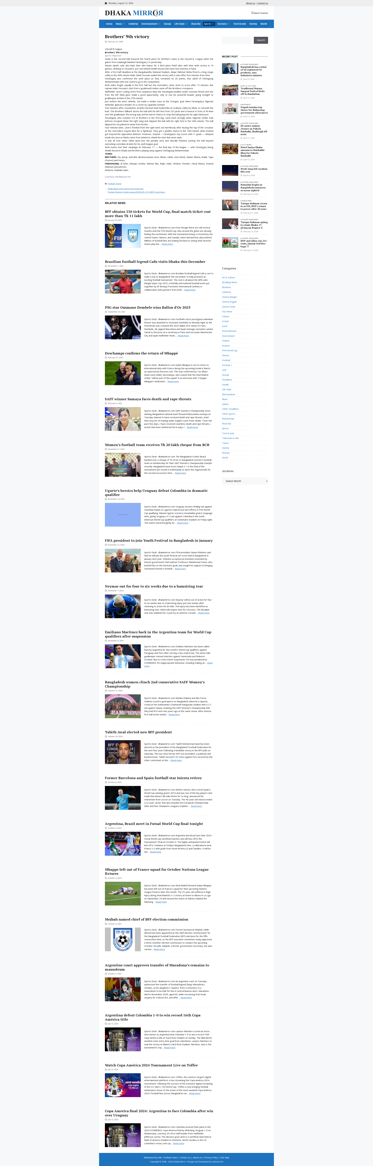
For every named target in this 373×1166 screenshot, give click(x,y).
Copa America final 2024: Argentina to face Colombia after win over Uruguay (159, 1113)
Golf (224, 369)
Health (225, 384)
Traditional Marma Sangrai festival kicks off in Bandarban (253, 91)
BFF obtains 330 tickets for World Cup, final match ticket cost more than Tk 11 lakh (158, 213)
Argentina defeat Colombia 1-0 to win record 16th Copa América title (152, 1017)
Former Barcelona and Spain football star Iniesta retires (153, 777)
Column (225, 316)
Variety (253, 23)
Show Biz (195, 23)
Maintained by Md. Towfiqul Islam (160, 1157)
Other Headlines (250, 64)
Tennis (225, 443)
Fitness (225, 355)
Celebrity (133, 23)
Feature (226, 345)
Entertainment (149, 23)
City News (247, 145)
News (119, 23)
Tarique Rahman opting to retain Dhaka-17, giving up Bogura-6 (254, 225)
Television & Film (230, 438)
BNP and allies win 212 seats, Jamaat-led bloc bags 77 (253, 243)
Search (261, 40)
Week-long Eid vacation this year (254, 170)
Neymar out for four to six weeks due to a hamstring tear (154, 586)
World (264, 23)
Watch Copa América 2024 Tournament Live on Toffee (151, 1065)
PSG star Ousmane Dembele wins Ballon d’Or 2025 (147, 307)
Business (246, 104)
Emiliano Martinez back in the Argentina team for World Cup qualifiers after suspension (158, 634)
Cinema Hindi (228, 306)
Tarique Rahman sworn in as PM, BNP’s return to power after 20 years (254, 206)
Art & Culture (249, 86)
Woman (226, 452)
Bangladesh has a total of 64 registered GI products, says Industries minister (253, 71)
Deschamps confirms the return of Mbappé (141, 353)
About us (250, 3)
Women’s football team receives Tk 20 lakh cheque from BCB (157, 444)
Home (109, 23)
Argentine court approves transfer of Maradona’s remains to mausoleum (157, 967)
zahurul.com (217, 1161)
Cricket (225, 321)
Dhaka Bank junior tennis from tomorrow (125, 188)
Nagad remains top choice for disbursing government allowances (254, 110)
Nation (225, 404)
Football (111, 183)
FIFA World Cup (229, 350)
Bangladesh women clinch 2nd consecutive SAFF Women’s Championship (155, 684)
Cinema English (229, 301)
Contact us (262, 3)
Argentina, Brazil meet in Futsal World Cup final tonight (154, 823)
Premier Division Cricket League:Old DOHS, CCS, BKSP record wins (136, 192)
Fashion (226, 340)
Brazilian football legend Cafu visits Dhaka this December (155, 261)
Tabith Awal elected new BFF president (138, 732)
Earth (224, 326)
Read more (167, 244)
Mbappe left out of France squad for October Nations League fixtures (157, 871)
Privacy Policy (211, 1157)
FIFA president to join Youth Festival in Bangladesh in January (159, 540)
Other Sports (228, 413)
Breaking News (229, 282)
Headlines (247, 201)
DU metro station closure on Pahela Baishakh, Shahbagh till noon (254, 130)
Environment (228, 335)
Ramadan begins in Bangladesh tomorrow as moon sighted (253, 187)
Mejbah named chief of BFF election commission (146, 919)
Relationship (228, 418)
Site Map (224, 1157)
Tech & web (239, 23)
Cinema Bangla (229, 296)
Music (225, 399)
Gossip (167, 23)
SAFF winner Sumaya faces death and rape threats (148, 399)
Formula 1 (227, 365)
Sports (207, 23)
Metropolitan (228, 394)
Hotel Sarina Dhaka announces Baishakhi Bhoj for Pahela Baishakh (252, 151)
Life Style (179, 23)
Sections (222, 23)
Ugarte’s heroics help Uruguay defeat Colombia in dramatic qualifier (156, 492)
